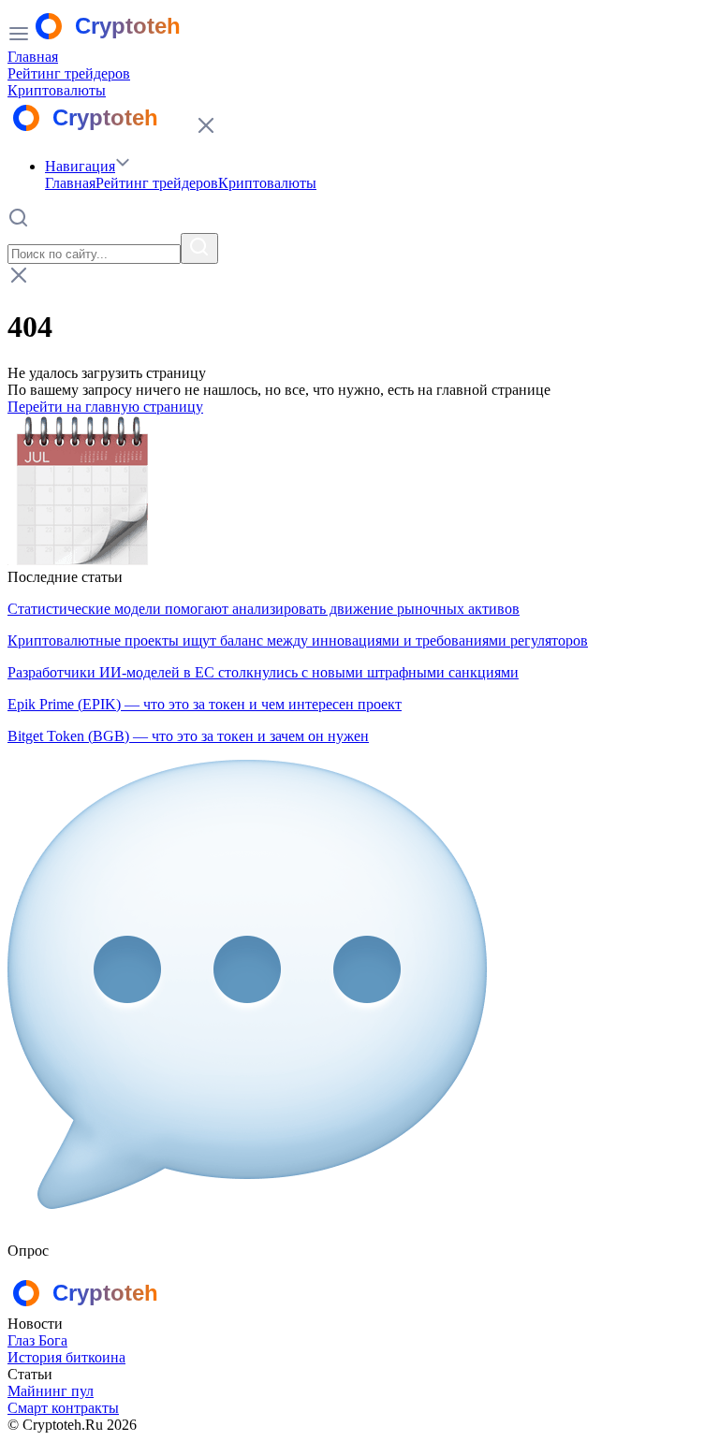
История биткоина (66, 1357)
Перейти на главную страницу (105, 407)
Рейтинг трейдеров (68, 73)
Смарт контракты (63, 1408)
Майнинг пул (50, 1391)
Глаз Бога (37, 1340)
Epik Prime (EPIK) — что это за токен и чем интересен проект (204, 704)
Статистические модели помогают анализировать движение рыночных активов (263, 609)
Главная (32, 57)
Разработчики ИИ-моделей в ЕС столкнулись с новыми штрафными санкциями (263, 672)
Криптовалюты (56, 90)
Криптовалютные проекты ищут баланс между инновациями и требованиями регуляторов (297, 640)
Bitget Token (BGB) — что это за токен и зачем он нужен (188, 736)
